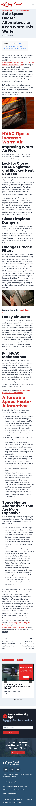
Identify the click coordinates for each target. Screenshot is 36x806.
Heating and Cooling (7, 10)
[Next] (30, 680)
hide (20, 43)
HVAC (16, 10)
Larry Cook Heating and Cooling (14, 691)
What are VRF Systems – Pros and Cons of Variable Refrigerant (27, 643)
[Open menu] (33, 4)
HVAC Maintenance (24, 10)
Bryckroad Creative (17, 802)
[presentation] (18, 672)
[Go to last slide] (5, 680)
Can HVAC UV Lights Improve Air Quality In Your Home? (17, 686)
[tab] (14, 699)
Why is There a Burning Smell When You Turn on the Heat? (9, 643)
